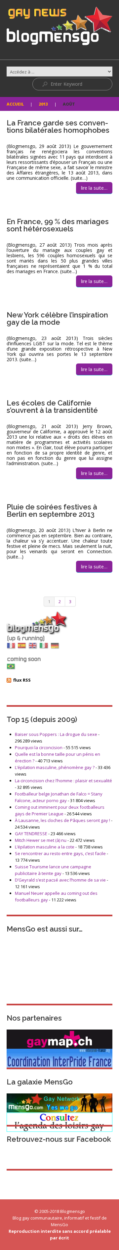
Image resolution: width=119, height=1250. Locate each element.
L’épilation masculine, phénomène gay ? (55, 767)
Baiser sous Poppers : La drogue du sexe (56, 734)
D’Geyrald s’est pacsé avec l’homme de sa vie (60, 880)
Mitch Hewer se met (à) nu (40, 840)
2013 (43, 104)
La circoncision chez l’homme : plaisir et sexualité (63, 781)
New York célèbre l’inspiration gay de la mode (57, 318)
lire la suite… (94, 188)
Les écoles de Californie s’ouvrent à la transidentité (52, 406)
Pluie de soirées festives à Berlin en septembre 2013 (52, 510)
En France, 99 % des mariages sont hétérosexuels (58, 225)
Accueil (15, 104)
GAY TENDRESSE (31, 834)
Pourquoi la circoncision (38, 747)
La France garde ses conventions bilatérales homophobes (58, 126)
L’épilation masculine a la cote (44, 847)
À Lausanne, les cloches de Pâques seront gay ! (62, 820)
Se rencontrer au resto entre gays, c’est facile (60, 853)
